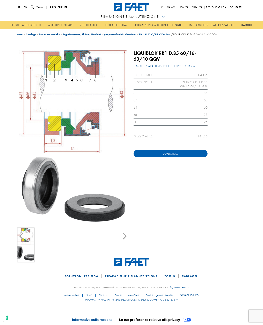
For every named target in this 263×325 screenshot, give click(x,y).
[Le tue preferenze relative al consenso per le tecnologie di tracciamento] (7, 318)
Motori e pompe (61, 25)
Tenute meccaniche (26, 25)
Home (19, 34)
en (25, 7)
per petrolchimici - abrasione (120, 34)
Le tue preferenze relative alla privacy (149, 320)
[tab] (171, 67)
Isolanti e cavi (117, 25)
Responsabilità (216, 7)
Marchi (247, 25)
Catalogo (31, 34)
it (19, 7)
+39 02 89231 (181, 287)
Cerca (39, 7)
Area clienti (58, 7)
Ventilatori (89, 25)
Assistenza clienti (71, 295)
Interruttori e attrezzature (211, 25)
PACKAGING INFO (189, 295)
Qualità (197, 7)
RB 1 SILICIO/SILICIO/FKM (155, 34)
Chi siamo (168, 7)
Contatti (236, 7)
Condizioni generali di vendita (159, 295)
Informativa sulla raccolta (92, 320)
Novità (183, 7)
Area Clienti (133, 295)
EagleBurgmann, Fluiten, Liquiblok (82, 34)
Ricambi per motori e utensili (158, 25)
